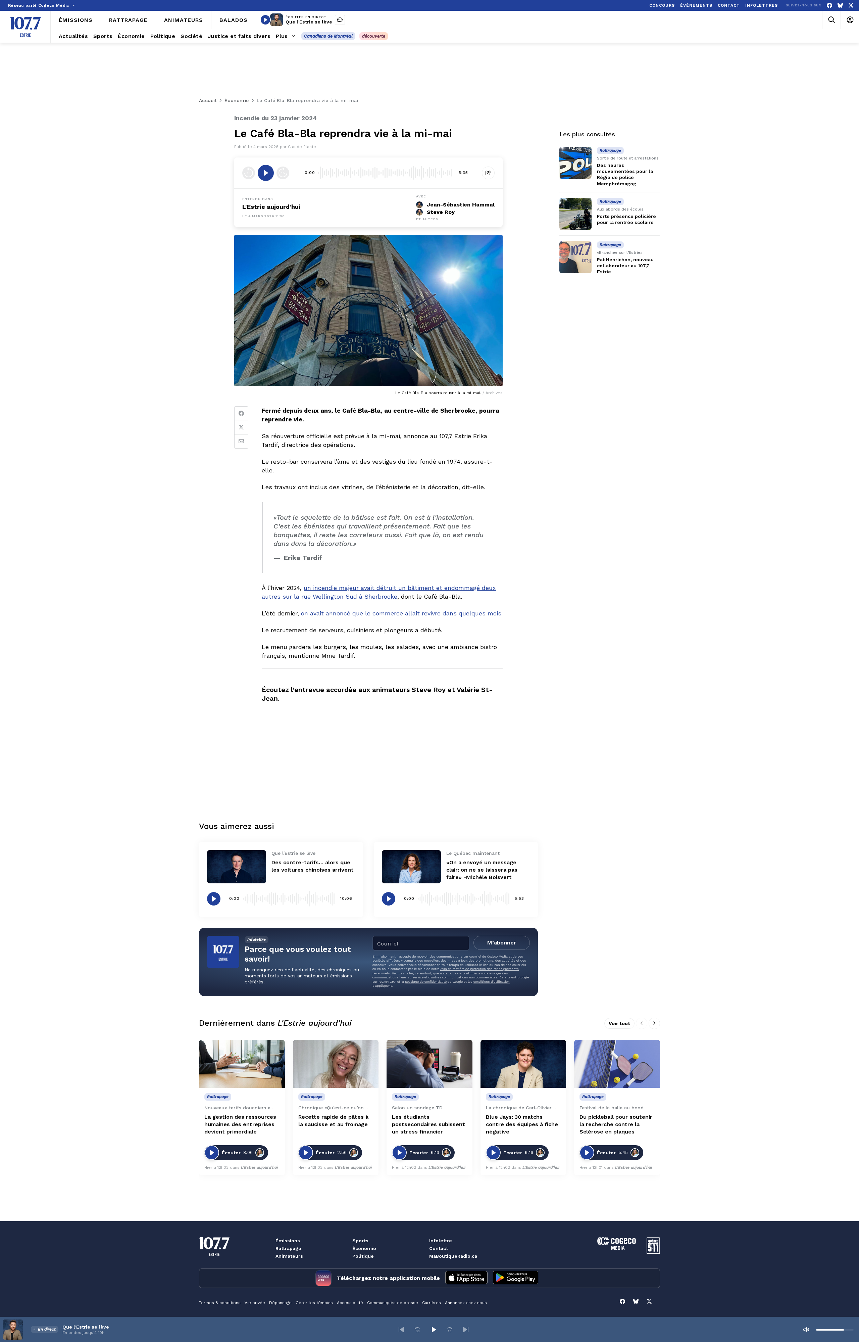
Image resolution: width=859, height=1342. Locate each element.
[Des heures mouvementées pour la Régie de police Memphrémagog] (575, 163)
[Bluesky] (840, 5)
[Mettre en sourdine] (806, 1329)
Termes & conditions (220, 1302)
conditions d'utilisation (491, 981)
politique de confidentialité (426, 981)
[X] (851, 5)
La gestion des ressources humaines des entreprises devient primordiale (240, 1124)
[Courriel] (241, 441)
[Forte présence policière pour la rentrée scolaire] (575, 214)
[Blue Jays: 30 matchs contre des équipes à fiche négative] (523, 1064)
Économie (364, 1248)
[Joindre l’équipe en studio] (340, 20)
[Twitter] (241, 427)
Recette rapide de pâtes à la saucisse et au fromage (333, 1120)
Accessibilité (350, 1302)
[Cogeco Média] (616, 1248)
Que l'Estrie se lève (309, 22)
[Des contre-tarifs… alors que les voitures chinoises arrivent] (236, 866)
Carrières (431, 1302)
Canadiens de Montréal (328, 36)
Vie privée (255, 1302)
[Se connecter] (850, 20)
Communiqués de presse (392, 1302)
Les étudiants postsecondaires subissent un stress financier (428, 1124)
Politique (363, 1256)
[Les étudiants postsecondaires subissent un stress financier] (429, 1064)
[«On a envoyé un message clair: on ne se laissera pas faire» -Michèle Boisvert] (411, 866)
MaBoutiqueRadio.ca (453, 1256)
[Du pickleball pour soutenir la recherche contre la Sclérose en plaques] (617, 1064)
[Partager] (488, 173)
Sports (360, 1240)
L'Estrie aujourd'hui (271, 206)
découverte (373, 36)
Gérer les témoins (314, 1302)
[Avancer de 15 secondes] (282, 173)
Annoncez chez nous (466, 1302)
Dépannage (280, 1302)
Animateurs (289, 1256)
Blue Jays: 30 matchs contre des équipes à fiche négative (522, 1124)
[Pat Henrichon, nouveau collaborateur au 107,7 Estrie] (575, 257)
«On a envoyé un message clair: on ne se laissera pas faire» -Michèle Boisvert (481, 869)
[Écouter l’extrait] (266, 173)
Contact (438, 1248)
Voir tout (619, 1023)
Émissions (287, 1240)
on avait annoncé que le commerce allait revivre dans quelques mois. (402, 613)
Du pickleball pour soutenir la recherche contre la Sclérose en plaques (615, 1124)
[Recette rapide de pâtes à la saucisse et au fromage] (336, 1064)
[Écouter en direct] (265, 19)
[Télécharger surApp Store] (466, 1278)
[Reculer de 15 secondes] (248, 173)
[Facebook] (829, 5)
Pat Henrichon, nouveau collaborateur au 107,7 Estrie (625, 265)
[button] (401, 1329)
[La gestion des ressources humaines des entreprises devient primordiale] (242, 1064)
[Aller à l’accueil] (25, 27)
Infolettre (440, 1240)
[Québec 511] (653, 1252)
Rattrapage (288, 1248)
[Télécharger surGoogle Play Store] (515, 1278)
